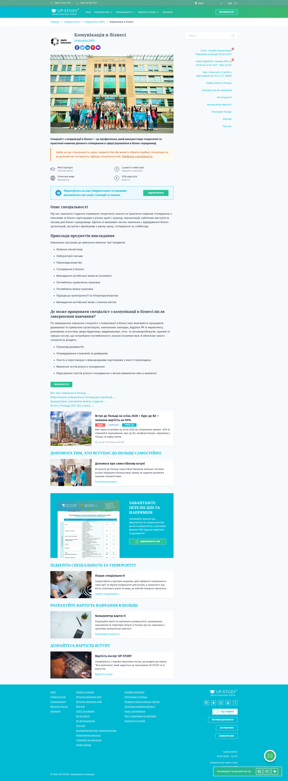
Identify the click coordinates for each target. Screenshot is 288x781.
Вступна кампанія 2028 (89, 701)
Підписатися (156, 192)
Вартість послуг (104, 674)
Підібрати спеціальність (137, 156)
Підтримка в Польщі (135, 697)
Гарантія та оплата (134, 721)
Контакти (55, 711)
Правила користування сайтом (142, 701)
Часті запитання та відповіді (140, 716)
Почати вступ (226, 12)
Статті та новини (85, 711)
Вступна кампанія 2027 (89, 697)
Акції (53, 692)
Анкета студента (85, 692)
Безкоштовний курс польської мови (96, 730)
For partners (227, 728)
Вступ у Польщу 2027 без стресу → (72, 405)
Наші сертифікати (134, 711)
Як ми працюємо (85, 721)
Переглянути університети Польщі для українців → (83, 397)
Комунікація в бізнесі (122, 21)
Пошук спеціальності (110, 575)
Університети (72, 21)
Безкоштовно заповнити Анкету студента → (78, 401)
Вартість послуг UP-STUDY (113, 656)
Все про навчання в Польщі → (69, 393)
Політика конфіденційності (139, 706)
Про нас (80, 725)
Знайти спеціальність (107, 593)
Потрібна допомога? (223, 719)
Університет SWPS (94, 21)
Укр (230, 3)
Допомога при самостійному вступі (120, 463)
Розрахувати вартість (107, 634)
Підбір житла (83, 745)
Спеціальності (58, 701)
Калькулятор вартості (110, 616)
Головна (55, 21)
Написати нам (226, 736)
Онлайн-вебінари (134, 692)
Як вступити (83, 716)
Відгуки (80, 706)
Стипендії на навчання (89, 740)
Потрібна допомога (106, 481)
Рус (236, 3)
